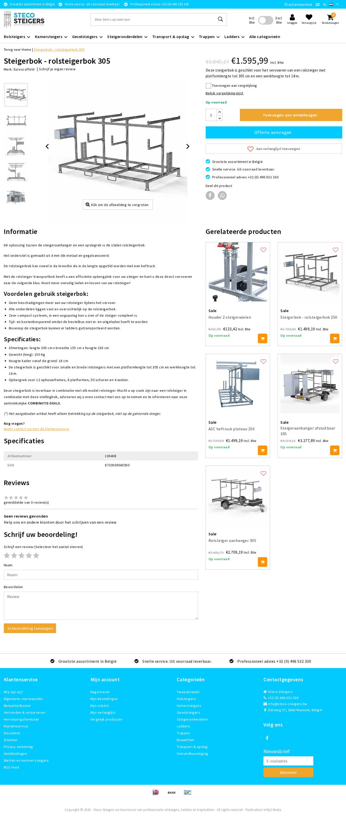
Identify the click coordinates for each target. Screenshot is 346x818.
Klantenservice (298, 4)
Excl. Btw (279, 20)
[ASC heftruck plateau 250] (237, 383)
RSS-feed (11, 767)
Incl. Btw (252, 20)
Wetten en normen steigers (26, 760)
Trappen (183, 733)
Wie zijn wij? (13, 692)
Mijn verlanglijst (103, 712)
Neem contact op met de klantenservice (36, 429)
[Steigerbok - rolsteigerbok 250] (309, 271)
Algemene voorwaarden (23, 698)
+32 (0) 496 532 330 (283, 697)
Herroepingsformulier (21, 719)
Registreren (100, 692)
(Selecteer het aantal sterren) (43, 546)
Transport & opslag (192, 746)
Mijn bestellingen (104, 698)
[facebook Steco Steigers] (267, 738)
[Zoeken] (221, 19)
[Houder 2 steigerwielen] (237, 271)
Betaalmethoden (17, 705)
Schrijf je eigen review (57, 69)
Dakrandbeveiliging (192, 753)
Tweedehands (188, 692)
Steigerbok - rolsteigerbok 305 (59, 49)
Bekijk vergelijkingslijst (224, 93)
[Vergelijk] (319, 4)
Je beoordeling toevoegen (30, 628)
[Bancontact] (189, 794)
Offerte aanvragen (273, 132)
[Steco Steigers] (24, 19)
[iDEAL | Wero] (157, 794)
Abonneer (288, 772)
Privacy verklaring (18, 746)
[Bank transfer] (173, 794)
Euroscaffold (24, 69)
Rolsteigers (186, 698)
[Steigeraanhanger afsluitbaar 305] (309, 383)
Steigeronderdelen (192, 719)
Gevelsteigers (188, 712)
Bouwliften (185, 740)
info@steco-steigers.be (287, 704)
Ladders (183, 726)
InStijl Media (272, 810)
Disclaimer (12, 733)
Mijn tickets (99, 705)
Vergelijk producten (106, 719)
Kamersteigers (189, 705)
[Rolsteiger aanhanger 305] (237, 495)
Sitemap (10, 740)
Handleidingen (15, 753)
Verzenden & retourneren (24, 712)
